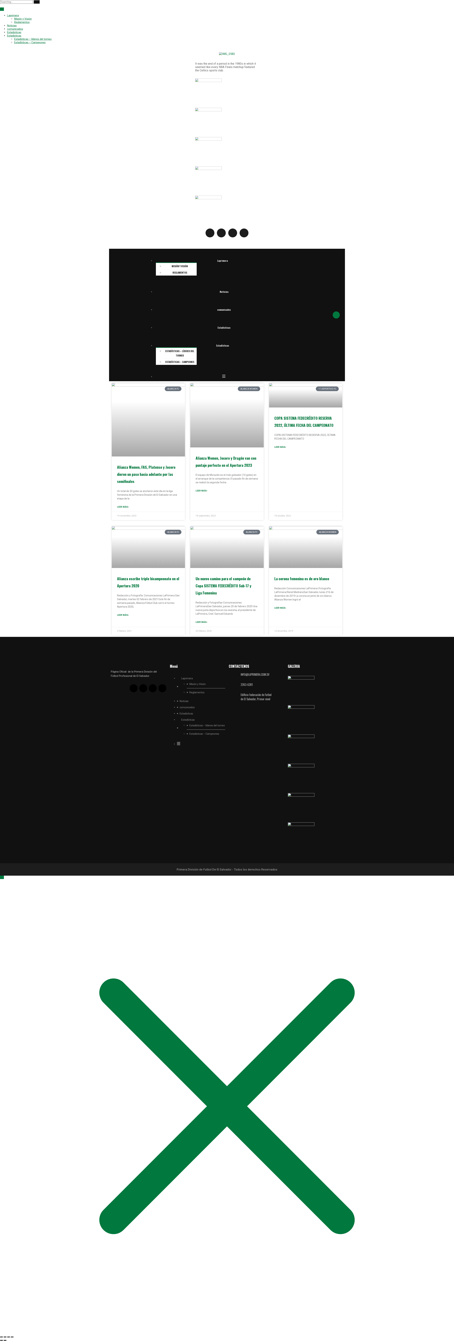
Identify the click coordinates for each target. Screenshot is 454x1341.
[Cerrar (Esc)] (12, 1336)
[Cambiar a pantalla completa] (5, 1336)
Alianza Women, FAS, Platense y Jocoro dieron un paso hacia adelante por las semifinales (146, 474)
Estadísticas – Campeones (30, 42)
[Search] (37, 2)
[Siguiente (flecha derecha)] (5, 1340)
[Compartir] (8, 1336)
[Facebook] (134, 688)
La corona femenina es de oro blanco (301, 578)
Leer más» (123, 507)
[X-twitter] (143, 688)
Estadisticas (14, 32)
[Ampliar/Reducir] (1, 1336)
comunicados (15, 29)
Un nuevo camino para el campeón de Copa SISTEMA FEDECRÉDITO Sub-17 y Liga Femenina (223, 585)
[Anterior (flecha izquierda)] (1, 1340)
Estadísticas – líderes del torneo (33, 39)
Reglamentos (22, 22)
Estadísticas (14, 35)
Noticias (12, 25)
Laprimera (13, 15)
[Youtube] (153, 688)
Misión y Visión (23, 18)
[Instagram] (162, 688)
